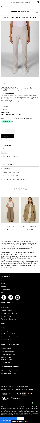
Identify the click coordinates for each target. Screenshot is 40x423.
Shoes (3, 287)
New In (4, 281)
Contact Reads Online (9, 334)
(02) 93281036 (6, 359)
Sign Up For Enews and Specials (14, 179)
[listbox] (8, 145)
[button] (17, 78)
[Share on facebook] (11, 83)
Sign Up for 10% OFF (20, 421)
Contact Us (5, 362)
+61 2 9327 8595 (15, 2)
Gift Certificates (6, 310)
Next (37, 193)
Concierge (5, 331)
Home (6, 17)
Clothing (4, 284)
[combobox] (20, 6)
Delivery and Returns (11, 175)
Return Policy (6, 316)
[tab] (20, 161)
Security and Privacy (23, 386)
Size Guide (6, 168)
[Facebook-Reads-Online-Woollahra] (4, 296)
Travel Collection (13, 115)
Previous (2, 193)
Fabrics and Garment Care (10, 337)
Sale (2, 293)
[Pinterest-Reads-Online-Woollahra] (11, 296)
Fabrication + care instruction (14, 161)
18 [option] (5, 152)
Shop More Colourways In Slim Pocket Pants (15, 102)
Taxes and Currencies (8, 319)
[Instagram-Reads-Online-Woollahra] (17, 296)
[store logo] (20, 11)
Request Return (7, 340)
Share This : (5, 83)
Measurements (8, 164)
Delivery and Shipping (9, 313)
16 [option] (2, 152)
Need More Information (11, 172)
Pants (8, 112)
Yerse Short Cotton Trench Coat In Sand (30, 225)
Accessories (5, 290)
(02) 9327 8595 (6, 357)
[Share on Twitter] (15, 83)
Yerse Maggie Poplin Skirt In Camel (10, 225)
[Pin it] (20, 83)
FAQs (3, 328)
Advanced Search (7, 386)
